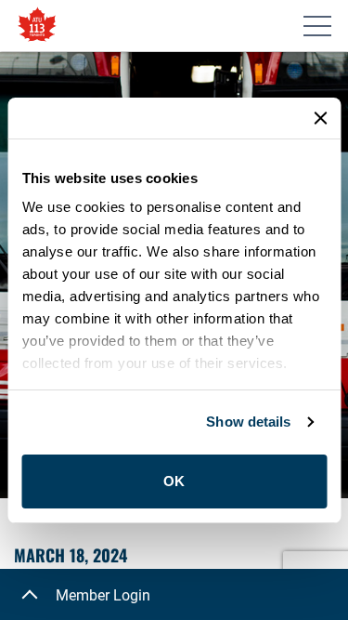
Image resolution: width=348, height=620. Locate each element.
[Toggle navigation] (317, 26)
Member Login (103, 595)
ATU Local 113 (37, 25)
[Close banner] (320, 118)
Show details (248, 421)
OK (174, 481)
